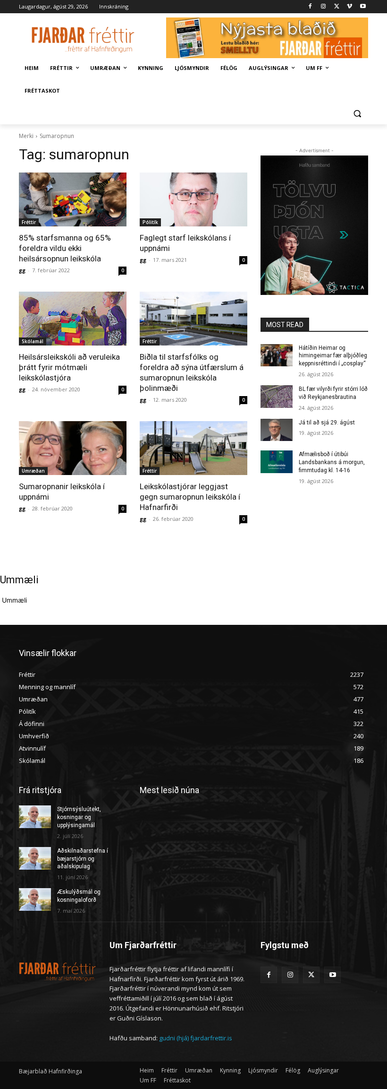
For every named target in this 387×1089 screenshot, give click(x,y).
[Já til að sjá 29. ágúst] (277, 430)
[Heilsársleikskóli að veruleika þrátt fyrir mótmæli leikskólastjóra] (72, 319)
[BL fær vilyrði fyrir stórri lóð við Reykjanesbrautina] (277, 396)
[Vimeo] (349, 6)
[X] (336, 6)
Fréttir (29, 222)
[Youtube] (362, 6)
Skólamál (32, 341)
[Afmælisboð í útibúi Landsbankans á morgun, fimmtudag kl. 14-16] (277, 461)
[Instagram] (323, 6)
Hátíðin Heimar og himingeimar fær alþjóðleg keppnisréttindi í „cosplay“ (333, 356)
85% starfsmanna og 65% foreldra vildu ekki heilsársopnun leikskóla (65, 248)
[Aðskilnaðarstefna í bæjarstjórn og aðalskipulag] (35, 858)
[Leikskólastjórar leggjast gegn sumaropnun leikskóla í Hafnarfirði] (193, 448)
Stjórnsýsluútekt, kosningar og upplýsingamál (79, 817)
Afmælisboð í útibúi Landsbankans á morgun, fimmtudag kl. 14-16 (332, 462)
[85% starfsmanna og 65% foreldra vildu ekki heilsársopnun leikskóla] (72, 199)
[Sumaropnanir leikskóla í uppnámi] (72, 448)
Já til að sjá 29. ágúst (327, 422)
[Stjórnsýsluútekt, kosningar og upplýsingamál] (35, 816)
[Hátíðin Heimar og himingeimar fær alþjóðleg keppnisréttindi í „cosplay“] (277, 355)
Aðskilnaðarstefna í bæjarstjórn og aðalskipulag (82, 858)
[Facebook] (310, 6)
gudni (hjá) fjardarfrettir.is (195, 1038)
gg (22, 270)
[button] (357, 114)
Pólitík (150, 222)
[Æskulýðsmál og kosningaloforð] (35, 899)
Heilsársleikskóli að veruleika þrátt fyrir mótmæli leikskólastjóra (69, 367)
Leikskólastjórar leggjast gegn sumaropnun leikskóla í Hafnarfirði (190, 497)
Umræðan (33, 470)
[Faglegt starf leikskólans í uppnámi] (193, 199)
